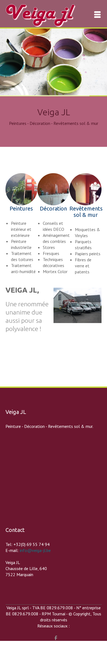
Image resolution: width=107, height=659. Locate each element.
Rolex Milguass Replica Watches (72, 644)
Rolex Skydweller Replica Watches (31, 650)
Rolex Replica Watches (21, 644)
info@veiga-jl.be (35, 550)
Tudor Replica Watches (51, 656)
